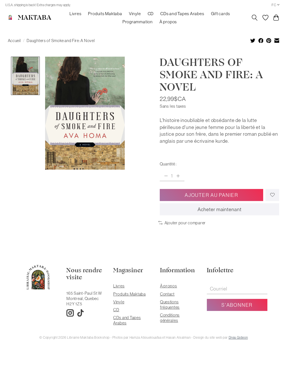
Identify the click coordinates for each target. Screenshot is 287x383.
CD (151, 13)
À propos (168, 21)
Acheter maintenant (220, 209)
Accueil (14, 40)
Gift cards (220, 13)
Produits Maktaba (105, 13)
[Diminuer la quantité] (166, 176)
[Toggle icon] (254, 18)
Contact (167, 294)
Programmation (137, 21)
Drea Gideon (238, 337)
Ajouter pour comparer (185, 222)
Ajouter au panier (211, 195)
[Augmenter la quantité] (178, 176)
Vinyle (135, 13)
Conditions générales (170, 317)
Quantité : (168, 164)
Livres (76, 13)
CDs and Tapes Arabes (182, 13)
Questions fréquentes (170, 304)
